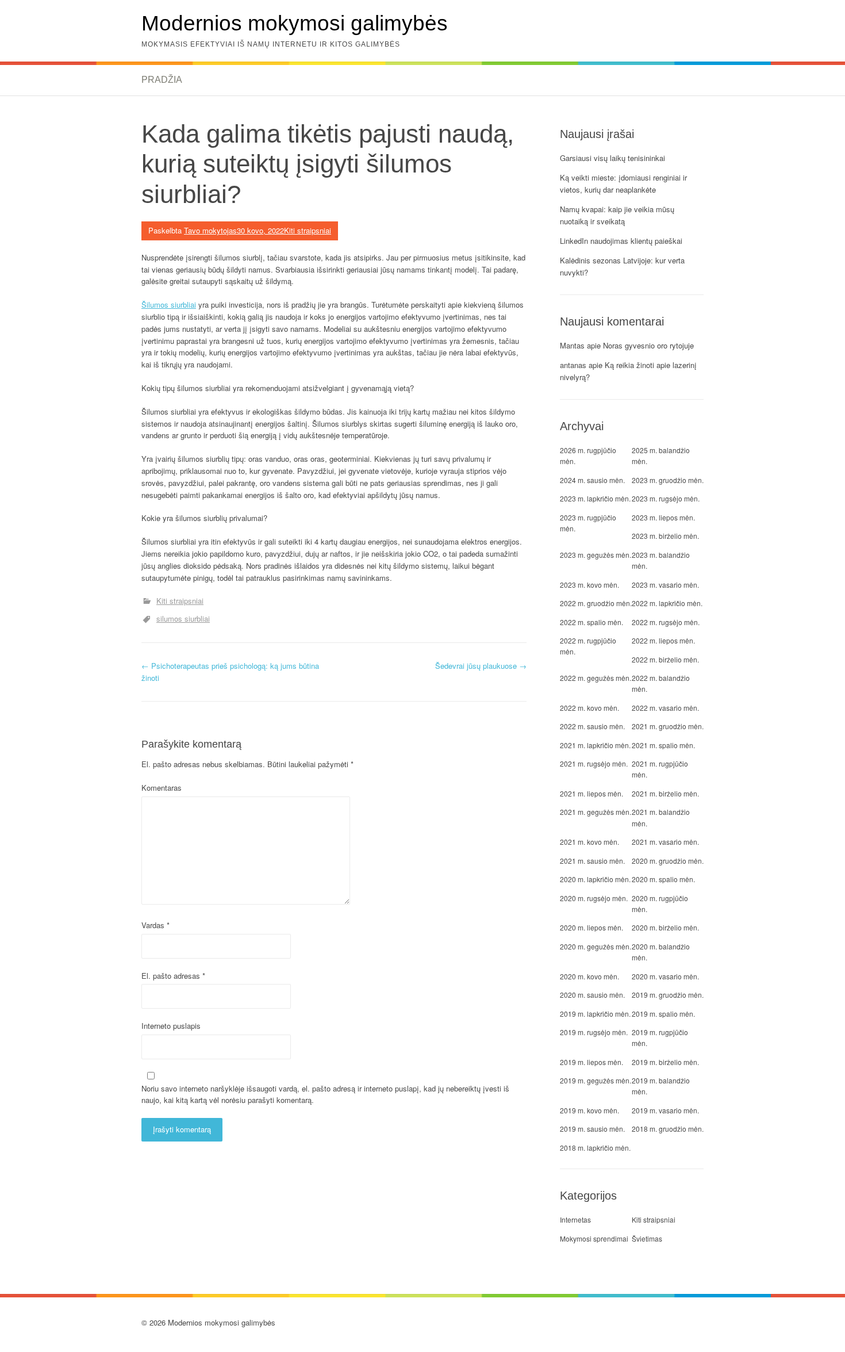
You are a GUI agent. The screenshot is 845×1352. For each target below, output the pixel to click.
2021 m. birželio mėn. (665, 793)
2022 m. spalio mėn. (591, 622)
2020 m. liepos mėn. (591, 927)
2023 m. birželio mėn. (665, 536)
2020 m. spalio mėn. (663, 879)
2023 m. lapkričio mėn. (595, 498)
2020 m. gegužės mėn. (595, 946)
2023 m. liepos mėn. (663, 517)
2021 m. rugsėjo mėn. (594, 763)
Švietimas (647, 1238)
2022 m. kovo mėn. (589, 708)
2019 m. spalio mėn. (663, 1013)
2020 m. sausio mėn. (592, 994)
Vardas (155, 925)
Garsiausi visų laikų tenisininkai (612, 157)
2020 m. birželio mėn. (665, 927)
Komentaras (161, 787)
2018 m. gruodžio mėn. (668, 1128)
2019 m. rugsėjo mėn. (594, 1032)
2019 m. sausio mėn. (592, 1128)
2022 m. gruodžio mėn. (596, 603)
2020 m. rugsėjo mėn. (594, 898)
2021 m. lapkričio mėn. (595, 745)
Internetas (575, 1219)
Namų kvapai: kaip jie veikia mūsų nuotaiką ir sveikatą (617, 215)
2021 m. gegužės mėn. (595, 812)
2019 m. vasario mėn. (665, 1110)
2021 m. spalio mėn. (663, 745)
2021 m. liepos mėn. (591, 793)
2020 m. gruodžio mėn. (668, 860)
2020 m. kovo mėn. (589, 976)
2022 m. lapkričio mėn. (667, 603)
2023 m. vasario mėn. (665, 584)
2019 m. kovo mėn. (589, 1110)
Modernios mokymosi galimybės (294, 23)
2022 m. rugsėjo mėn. (666, 622)
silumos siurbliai (183, 618)
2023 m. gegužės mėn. (595, 555)
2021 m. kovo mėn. (589, 842)
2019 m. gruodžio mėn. (668, 994)
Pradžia (161, 80)
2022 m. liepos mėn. (663, 640)
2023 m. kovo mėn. (589, 584)
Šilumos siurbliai (168, 304)
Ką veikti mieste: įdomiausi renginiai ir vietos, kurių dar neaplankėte (623, 183)
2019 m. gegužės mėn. (595, 1080)
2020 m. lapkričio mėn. (595, 879)
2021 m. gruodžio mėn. (668, 726)
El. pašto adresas (173, 975)
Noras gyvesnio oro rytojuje (648, 345)
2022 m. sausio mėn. (592, 726)
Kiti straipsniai (307, 230)
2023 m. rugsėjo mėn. (666, 498)
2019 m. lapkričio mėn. (595, 1013)
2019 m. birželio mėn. (665, 1062)
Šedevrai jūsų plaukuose (481, 665)
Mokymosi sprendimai (594, 1238)
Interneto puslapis (171, 1025)
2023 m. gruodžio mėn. (668, 480)
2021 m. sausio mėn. (592, 860)
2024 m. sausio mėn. (592, 480)
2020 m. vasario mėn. (665, 976)
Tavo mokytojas (210, 230)
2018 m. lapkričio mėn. (595, 1147)
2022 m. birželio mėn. (665, 659)
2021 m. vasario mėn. (665, 842)
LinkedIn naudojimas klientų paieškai (621, 240)
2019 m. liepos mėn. (591, 1062)
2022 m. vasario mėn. (665, 708)
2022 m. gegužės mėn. (595, 678)
